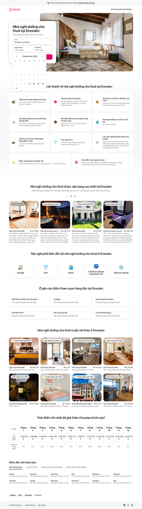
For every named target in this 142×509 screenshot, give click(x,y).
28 (34, 84)
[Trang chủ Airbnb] (14, 9)
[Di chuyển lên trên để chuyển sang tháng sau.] (42, 56)
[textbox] (22, 50)
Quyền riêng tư (30, 505)
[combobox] (32, 42)
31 (16, 88)
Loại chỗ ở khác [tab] (31, 467)
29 (38, 84)
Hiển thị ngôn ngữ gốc (87, 3)
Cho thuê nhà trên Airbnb (121, 9)
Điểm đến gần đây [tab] (15, 467)
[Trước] (67, 196)
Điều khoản (42, 505)
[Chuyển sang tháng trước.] (16, 56)
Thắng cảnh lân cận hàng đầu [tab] (51, 467)
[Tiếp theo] (75, 196)
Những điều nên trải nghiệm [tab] (76, 467)
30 (43, 84)
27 (29, 84)
